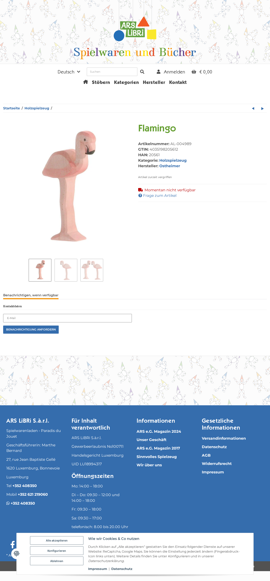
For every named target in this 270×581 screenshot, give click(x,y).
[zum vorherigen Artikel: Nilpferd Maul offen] (253, 108)
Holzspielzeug (173, 160)
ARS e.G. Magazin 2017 (158, 448)
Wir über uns (149, 465)
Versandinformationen (224, 438)
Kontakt (178, 83)
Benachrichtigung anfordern (31, 329)
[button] (69, 71)
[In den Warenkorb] (6, 121)
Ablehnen (56, 561)
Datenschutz (214, 447)
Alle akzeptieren (57, 540)
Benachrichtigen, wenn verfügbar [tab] (31, 295)
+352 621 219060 (33, 494)
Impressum (213, 472)
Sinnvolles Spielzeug (157, 456)
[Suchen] (142, 72)
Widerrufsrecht (217, 463)
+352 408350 (24, 485)
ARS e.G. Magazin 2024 (159, 431)
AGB (206, 455)
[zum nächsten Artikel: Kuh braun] (262, 108)
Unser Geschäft (151, 439)
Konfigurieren (56, 550)
